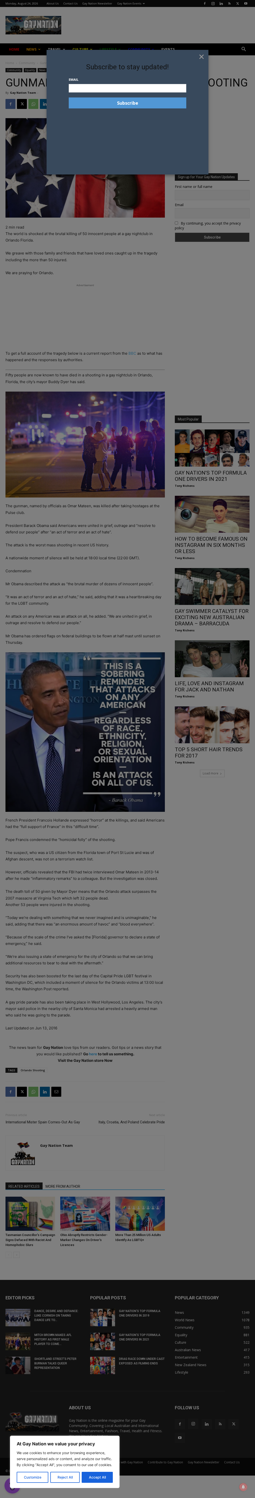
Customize (32, 1477)
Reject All (65, 1477)
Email (73, 79)
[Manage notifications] (243, 1487)
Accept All (97, 1477)
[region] (65, 1462)
